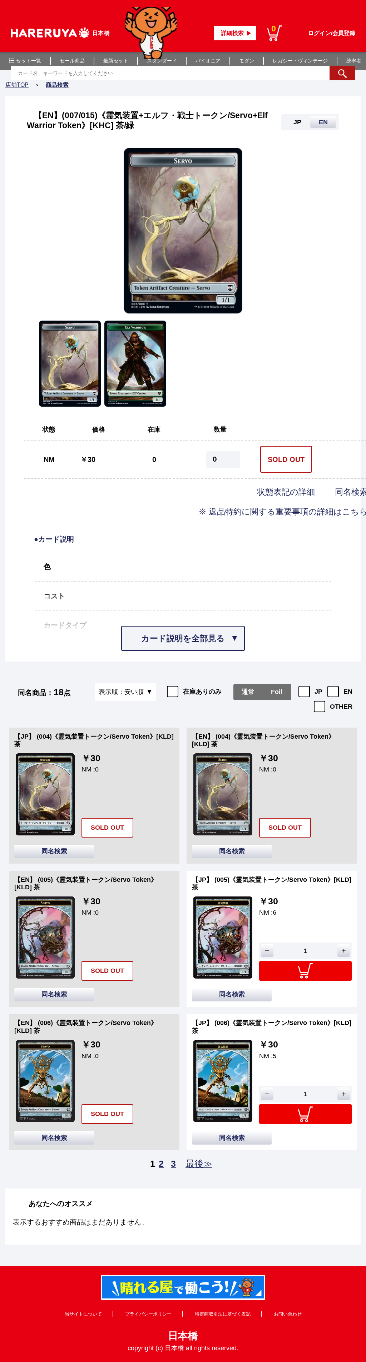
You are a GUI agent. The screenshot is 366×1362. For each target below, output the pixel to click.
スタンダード (162, 61)
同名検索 (54, 851)
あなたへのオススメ (61, 1203)
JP (318, 691)
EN (347, 691)
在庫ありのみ (202, 691)
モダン (246, 61)
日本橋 (183, 1335)
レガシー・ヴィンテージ (300, 61)
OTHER (341, 706)
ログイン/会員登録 (331, 33)
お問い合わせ (288, 1314)
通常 (248, 691)
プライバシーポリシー (148, 1314)
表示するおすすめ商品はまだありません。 (80, 1222)
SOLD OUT (286, 459)
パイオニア (208, 61)
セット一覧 (28, 61)
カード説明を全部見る (183, 638)
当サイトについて (83, 1314)
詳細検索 (232, 33)
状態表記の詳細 (287, 492)
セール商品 (72, 61)
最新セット (115, 61)
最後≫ (199, 1163)
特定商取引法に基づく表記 (223, 1314)
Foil (276, 691)
